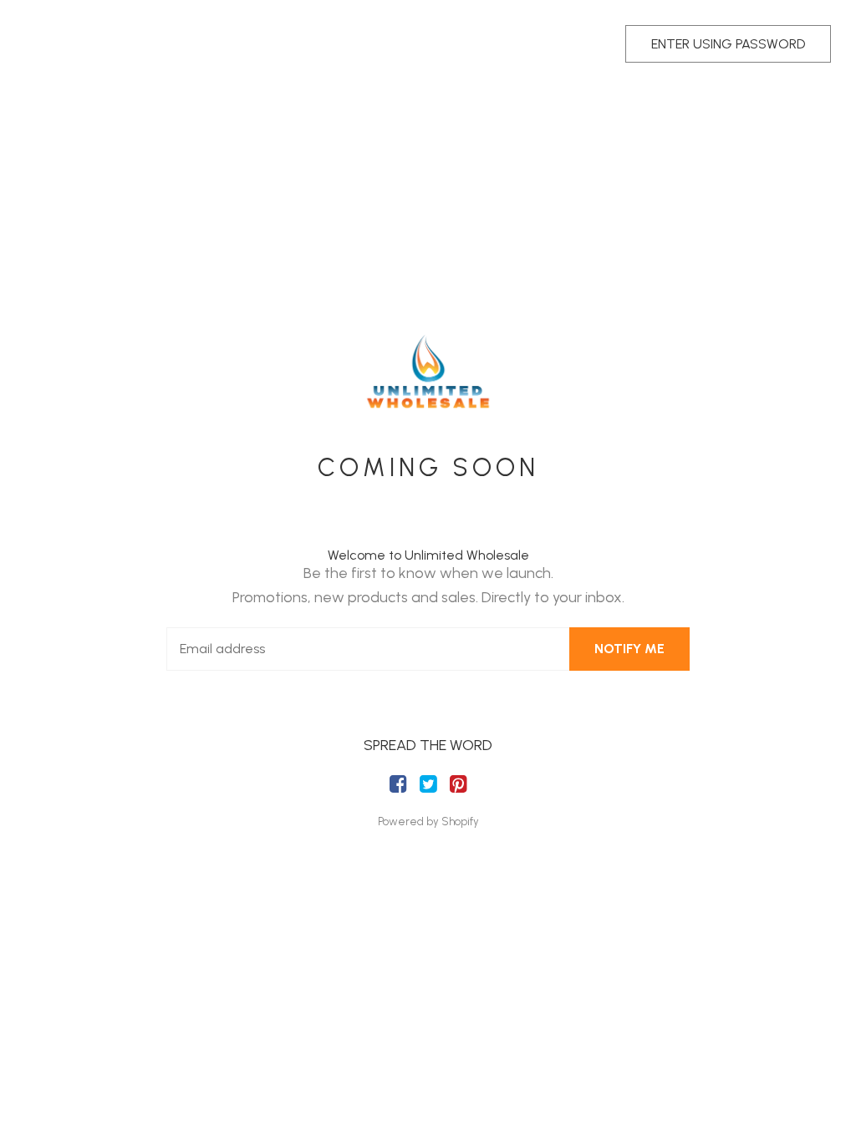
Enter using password (728, 44)
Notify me (629, 649)
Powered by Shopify (428, 821)
